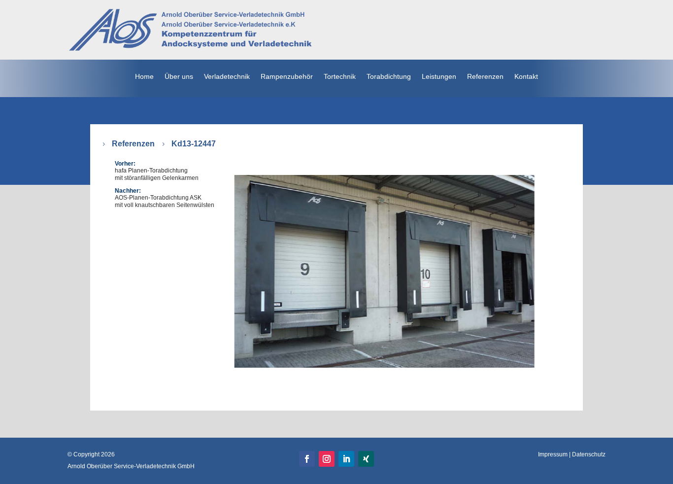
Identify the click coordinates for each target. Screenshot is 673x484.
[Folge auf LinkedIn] (346, 459)
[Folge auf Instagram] (327, 459)
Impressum (553, 454)
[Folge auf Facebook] (307, 459)
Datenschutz (589, 454)
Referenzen (133, 143)
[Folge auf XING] (366, 459)
